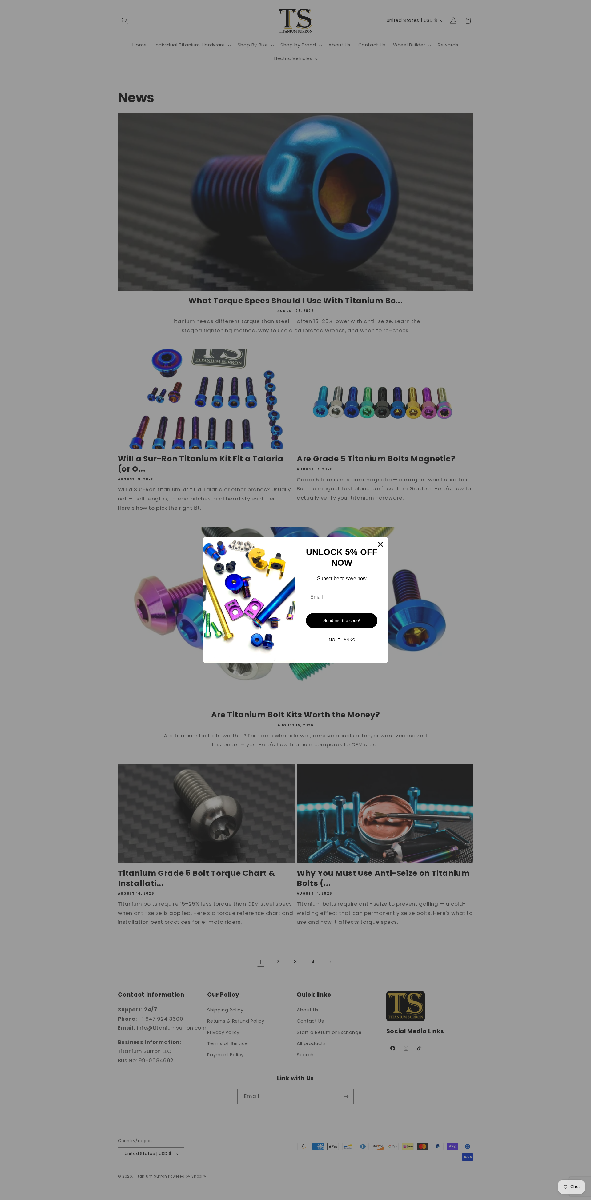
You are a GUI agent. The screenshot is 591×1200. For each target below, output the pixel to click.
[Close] (380, 544)
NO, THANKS (342, 639)
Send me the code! (341, 620)
